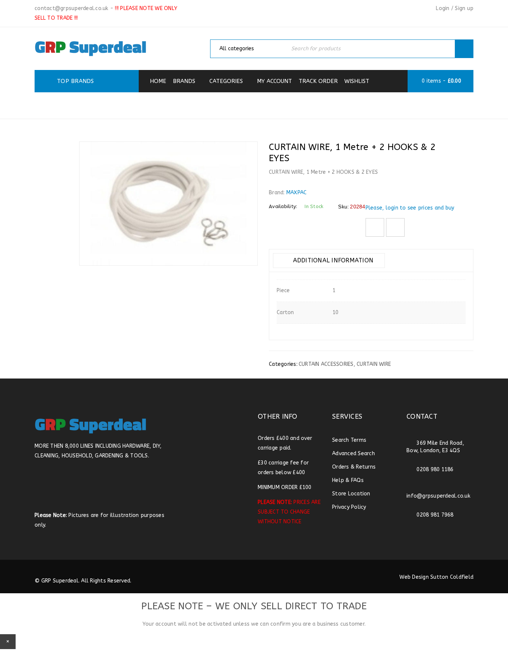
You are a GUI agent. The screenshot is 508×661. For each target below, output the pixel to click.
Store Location (351, 494)
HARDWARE (218, 105)
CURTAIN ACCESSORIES (283, 105)
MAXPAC (296, 192)
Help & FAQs (348, 480)
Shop (182, 105)
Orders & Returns (354, 467)
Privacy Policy (349, 507)
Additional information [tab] (332, 260)
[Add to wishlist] (375, 227)
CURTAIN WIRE (374, 364)
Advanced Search (353, 453)
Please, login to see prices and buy (410, 208)
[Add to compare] (395, 227)
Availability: (283, 206)
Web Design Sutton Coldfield (436, 577)
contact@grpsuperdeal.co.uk (72, 8)
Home (153, 105)
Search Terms (349, 440)
